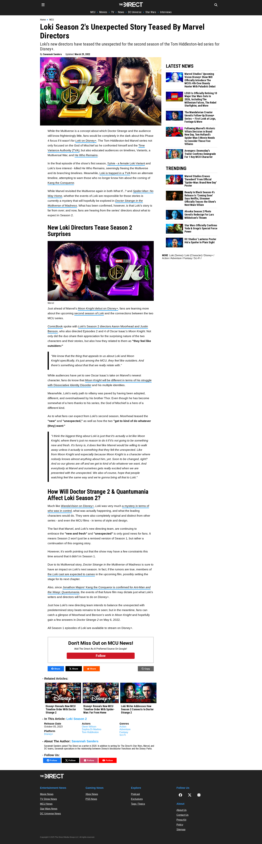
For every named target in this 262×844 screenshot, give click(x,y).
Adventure (125, 729)
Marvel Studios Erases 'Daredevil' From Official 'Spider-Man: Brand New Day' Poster (201, 181)
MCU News (46, 804)
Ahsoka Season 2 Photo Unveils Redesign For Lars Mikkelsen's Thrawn (199, 214)
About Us (181, 810)
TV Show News (48, 799)
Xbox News (92, 794)
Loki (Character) (193, 255)
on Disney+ (85, 140)
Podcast (135, 794)
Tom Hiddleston (90, 732)
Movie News (46, 794)
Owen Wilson (89, 726)
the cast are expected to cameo (71, 574)
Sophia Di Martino (91, 729)
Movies (103, 12)
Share (57, 668)
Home (43, 19)
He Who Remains (86, 155)
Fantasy (123, 732)
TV (112, 12)
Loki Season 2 (76, 718)
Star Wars (150, 12)
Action (122, 726)
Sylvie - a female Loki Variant (126, 163)
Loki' (81, 326)
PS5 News (91, 799)
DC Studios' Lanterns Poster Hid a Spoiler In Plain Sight (200, 241)
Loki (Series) (176, 255)
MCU (92, 12)
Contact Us (182, 815)
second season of (89, 313)
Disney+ (48, 734)
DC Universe (134, 12)
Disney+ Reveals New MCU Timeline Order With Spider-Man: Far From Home (98, 709)
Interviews (166, 12)
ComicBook (55, 326)
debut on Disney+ (98, 308)
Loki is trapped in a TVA (114, 173)
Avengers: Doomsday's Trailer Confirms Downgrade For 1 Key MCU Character (200, 153)
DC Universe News (50, 813)
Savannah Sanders (52, 54)
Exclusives (137, 799)
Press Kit (181, 820)
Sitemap (180, 829)
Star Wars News (48, 808)
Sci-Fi (122, 735)
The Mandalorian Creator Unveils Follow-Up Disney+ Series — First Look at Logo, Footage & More (200, 117)
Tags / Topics (138, 804)
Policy (179, 824)
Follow (53, 760)
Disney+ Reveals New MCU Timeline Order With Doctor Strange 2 (61, 709)
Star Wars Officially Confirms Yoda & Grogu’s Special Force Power (201, 228)
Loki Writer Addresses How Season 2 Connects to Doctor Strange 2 (137, 709)
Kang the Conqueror (61, 182)
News (121, 12)
